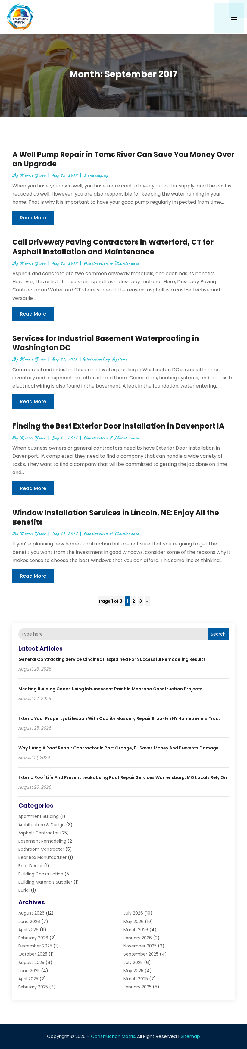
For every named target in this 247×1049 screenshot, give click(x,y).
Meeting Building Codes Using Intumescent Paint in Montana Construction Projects (110, 689)
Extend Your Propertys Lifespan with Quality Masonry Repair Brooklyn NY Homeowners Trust (119, 718)
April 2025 (28, 979)
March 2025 (136, 979)
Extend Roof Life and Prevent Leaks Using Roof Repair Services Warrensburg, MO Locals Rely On (122, 777)
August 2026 (31, 913)
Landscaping (96, 175)
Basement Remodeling (42, 841)
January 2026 (138, 938)
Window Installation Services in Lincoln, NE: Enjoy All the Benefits (115, 517)
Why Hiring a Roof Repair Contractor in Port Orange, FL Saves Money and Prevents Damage (118, 748)
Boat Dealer (30, 866)
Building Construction (40, 874)
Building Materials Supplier (45, 882)
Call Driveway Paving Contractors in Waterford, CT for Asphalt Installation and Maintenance (113, 246)
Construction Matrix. (113, 1036)
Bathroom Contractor (41, 849)
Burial (24, 890)
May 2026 (134, 922)
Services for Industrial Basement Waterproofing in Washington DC (105, 343)
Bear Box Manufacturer (42, 857)
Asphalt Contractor (38, 833)
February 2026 (33, 938)
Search (218, 634)
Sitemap (190, 1036)
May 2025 (133, 971)
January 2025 (138, 987)
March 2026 (136, 930)
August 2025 (31, 962)
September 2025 (141, 954)
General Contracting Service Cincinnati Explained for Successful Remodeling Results (112, 659)
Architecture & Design (41, 825)
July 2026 (133, 913)
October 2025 (32, 954)
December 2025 (35, 946)
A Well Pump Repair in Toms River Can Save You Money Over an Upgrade (123, 159)
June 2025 (29, 971)
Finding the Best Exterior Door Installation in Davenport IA (118, 426)
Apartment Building (38, 816)
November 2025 (140, 946)
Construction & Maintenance (111, 263)
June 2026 (29, 922)
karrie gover (33, 175)
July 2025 (133, 962)
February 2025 (33, 987)
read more (33, 217)
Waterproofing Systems (105, 359)
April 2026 (28, 930)
